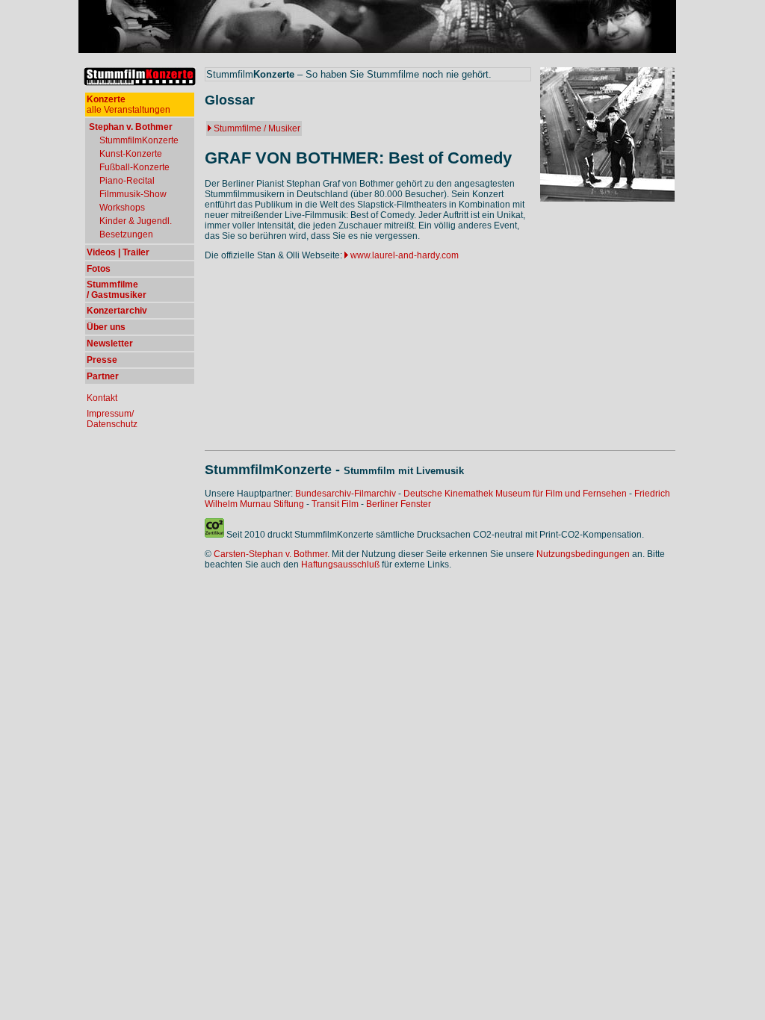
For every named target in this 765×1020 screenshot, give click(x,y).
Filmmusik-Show (133, 194)
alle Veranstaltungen (128, 104)
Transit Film (335, 504)
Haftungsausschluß (340, 564)
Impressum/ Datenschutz (112, 418)
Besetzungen (126, 234)
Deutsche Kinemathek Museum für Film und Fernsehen (515, 493)
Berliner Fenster (398, 504)
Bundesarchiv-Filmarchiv (345, 493)
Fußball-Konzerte (134, 167)
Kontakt (102, 398)
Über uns (106, 327)
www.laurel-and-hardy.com (404, 255)
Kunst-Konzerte (130, 154)
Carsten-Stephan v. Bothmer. (271, 554)
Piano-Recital (127, 180)
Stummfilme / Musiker (257, 128)
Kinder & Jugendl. (135, 221)
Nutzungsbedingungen (583, 554)
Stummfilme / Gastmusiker (116, 289)
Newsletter (110, 343)
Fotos (99, 269)
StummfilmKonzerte (139, 140)
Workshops (122, 207)
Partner (103, 376)
